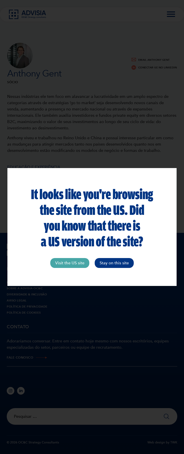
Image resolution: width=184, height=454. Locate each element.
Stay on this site (114, 263)
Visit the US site (69, 263)
